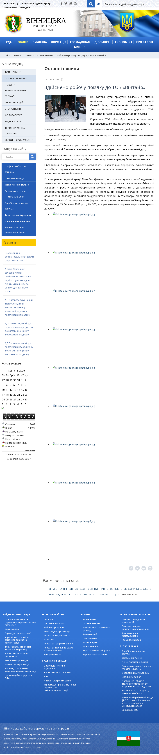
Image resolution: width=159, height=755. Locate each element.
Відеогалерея (13, 121)
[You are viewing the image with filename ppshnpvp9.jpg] (102, 537)
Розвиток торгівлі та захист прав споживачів (59, 649)
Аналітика (49, 639)
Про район (144, 42)
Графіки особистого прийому (16, 169)
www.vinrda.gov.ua (33, 747)
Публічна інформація (49, 42)
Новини (22, 42)
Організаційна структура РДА (18, 677)
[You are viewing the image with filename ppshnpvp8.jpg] (102, 499)
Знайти (32, 156)
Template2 (100, 3)
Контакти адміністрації (36, 3)
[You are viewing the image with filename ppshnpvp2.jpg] (102, 269)
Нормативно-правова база (58, 672)
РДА (9, 42)
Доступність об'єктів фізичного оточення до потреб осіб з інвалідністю (136, 683)
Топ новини (13, 72)
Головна (16, 55)
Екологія (48, 619)
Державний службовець (135, 672)
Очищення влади (14, 178)
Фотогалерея (13, 115)
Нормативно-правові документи (16, 655)
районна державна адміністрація (45, 25)
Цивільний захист (131, 676)
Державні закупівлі (54, 623)
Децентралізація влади (135, 661)
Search (91, 3)
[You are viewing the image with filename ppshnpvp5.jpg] (102, 384)
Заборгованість (52, 654)
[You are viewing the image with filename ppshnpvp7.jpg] (102, 461)
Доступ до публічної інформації (55, 667)
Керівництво (12, 628)
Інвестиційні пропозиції (57, 631)
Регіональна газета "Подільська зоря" (15, 193)
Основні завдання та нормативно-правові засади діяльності (20, 622)
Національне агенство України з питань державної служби (17, 227)
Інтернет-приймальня (17, 184)
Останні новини (44, 55)
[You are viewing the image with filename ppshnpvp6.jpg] (102, 422)
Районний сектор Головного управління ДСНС (137, 667)
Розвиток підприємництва (58, 643)
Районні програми (54, 627)
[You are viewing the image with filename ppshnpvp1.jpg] (102, 231)
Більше (79, 47)
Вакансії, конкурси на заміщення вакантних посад (20, 670)
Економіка (123, 42)
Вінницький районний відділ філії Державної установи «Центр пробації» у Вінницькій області (137, 701)
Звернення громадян (17, 7)
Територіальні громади (18, 214)
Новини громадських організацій (133, 621)
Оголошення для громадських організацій (135, 627)
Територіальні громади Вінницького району (18, 648)
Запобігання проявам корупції (16, 205)
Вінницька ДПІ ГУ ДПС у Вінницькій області (135, 692)
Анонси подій (14, 102)
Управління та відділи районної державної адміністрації (17, 639)
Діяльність (102, 42)
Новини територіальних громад (15, 90)
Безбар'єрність (130, 709)
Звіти (46, 676)
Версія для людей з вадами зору (124, 4)
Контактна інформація (17, 664)
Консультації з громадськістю (130, 634)
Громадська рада (131, 639)
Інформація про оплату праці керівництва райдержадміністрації (60, 687)
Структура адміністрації (18, 632)
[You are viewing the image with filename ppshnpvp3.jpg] (102, 307)
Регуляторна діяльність (57, 635)
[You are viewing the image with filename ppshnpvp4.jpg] (102, 346)
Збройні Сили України (19, 139)
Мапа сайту (11, 3)
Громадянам (80, 42)
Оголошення (14, 108)
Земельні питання (132, 657)
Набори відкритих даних (57, 680)
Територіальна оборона (15, 130)
